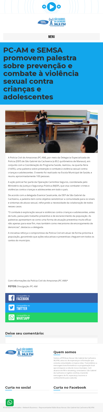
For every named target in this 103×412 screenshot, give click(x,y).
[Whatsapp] (10, 402)
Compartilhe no (23, 298)
